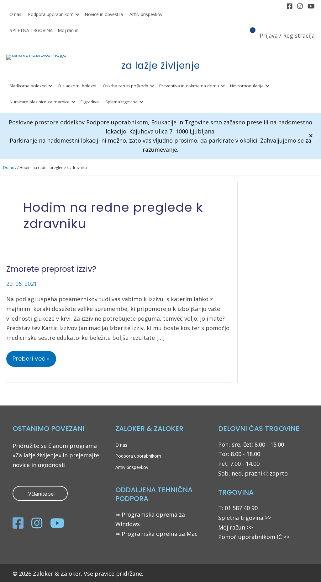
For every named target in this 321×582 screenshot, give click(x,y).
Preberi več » (31, 360)
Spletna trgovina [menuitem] (121, 102)
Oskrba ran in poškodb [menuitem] (125, 86)
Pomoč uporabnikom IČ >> (254, 537)
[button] (77, 15)
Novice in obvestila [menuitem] (104, 14)
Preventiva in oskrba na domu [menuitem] (189, 86)
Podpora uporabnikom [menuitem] (51, 14)
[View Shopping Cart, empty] (249, 36)
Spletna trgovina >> (244, 517)
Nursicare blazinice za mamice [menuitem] (40, 102)
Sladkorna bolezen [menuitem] (28, 86)
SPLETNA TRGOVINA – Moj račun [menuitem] (44, 30)
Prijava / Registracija (287, 35)
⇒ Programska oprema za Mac (156, 533)
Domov (9, 167)
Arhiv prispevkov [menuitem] (145, 14)
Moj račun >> (235, 527)
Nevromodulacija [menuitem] (247, 86)
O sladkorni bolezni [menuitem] (77, 86)
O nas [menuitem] (15, 14)
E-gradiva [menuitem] (90, 102)
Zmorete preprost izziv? (51, 269)
